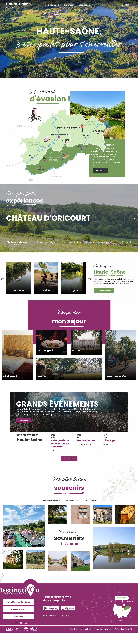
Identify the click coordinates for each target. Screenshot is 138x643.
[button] (122, 5)
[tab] (50, 500)
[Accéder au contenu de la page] (69, 69)
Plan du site (74, 629)
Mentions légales (86, 629)
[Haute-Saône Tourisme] (18, 5)
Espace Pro (66, 615)
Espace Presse (49, 615)
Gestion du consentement (103, 629)
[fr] (127, 5)
